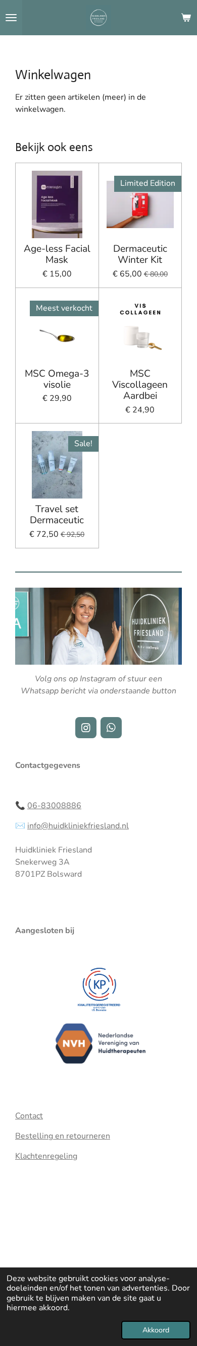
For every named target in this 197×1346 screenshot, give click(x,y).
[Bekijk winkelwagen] (186, 17)
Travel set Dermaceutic (57, 515)
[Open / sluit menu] (11, 17)
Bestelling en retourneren (62, 1136)
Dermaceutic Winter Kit (140, 254)
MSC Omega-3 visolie (57, 379)
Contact (29, 1115)
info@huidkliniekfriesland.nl (78, 825)
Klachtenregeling (46, 1156)
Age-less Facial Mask (57, 254)
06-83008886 (54, 805)
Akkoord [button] (155, 1330)
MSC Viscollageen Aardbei (140, 385)
